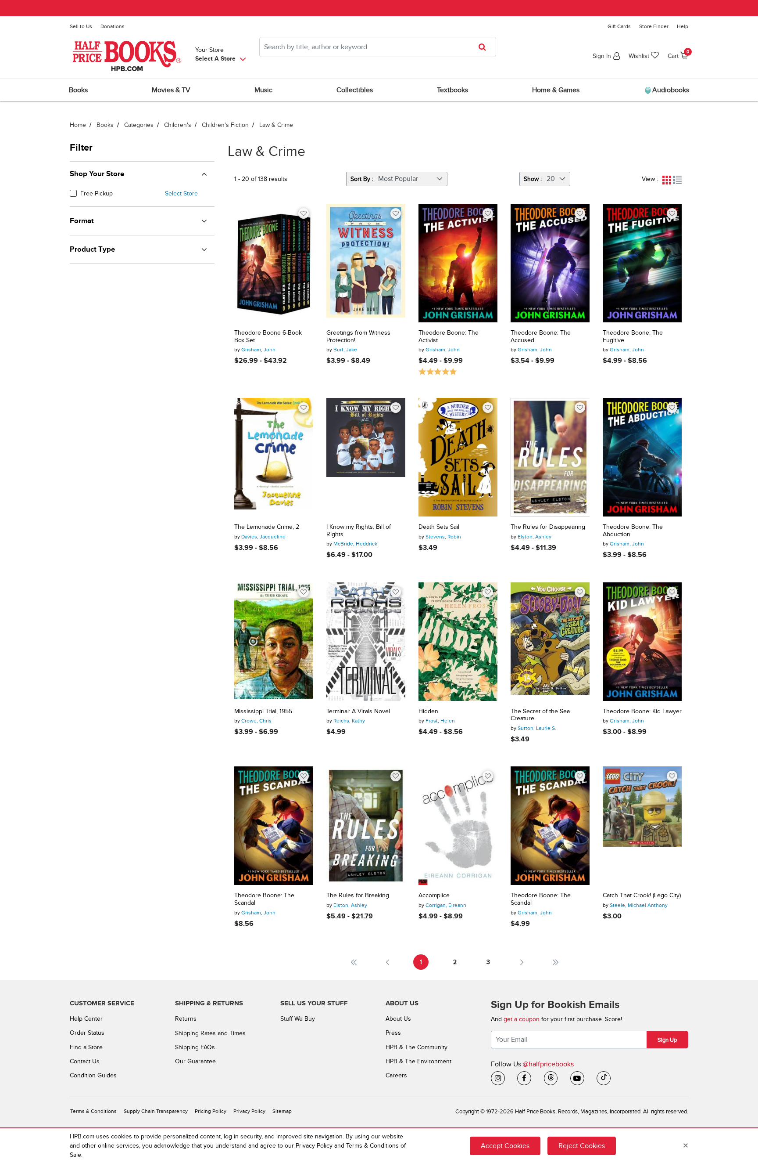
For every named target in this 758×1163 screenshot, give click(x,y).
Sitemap (282, 1111)
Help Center (86, 1018)
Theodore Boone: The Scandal (264, 899)
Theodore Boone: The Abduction (633, 531)
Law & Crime (276, 125)
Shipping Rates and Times (210, 1033)
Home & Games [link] (555, 90)
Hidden (428, 711)
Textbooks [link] (452, 90)
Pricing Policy (210, 1111)
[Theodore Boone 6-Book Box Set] (273, 263)
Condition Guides (93, 1075)
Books (105, 125)
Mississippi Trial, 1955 (263, 711)
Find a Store (86, 1047)
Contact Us (85, 1061)
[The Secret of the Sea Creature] (550, 641)
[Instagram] (498, 1078)
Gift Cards (619, 26)
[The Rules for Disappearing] (550, 457)
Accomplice (434, 895)
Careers (396, 1075)
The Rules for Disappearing (548, 527)
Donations (112, 26)
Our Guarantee (195, 1061)
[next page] (521, 962)
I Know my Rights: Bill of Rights (358, 531)
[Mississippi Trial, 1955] (273, 641)
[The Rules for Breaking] (365, 825)
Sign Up (667, 1040)
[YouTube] (577, 1078)
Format (82, 221)
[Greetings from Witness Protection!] (365, 263)
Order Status (87, 1033)
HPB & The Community (416, 1047)
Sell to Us (81, 26)
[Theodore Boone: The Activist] (457, 263)
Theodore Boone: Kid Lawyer (642, 711)
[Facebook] (524, 1078)
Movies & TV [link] (171, 90)
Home (78, 125)
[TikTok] (604, 1078)
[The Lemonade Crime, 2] (273, 457)
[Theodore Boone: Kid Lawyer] (642, 641)
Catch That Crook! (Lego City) (642, 895)
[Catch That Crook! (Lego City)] (642, 825)
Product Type (92, 249)
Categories (139, 125)
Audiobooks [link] (670, 90)
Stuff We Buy (297, 1018)
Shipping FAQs (195, 1047)
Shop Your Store (97, 174)
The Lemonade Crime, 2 (266, 527)
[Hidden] (457, 641)
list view (677, 180)
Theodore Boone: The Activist (448, 336)
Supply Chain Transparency (156, 1111)
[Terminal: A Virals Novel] (365, 641)
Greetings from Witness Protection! (358, 336)
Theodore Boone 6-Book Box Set (268, 336)
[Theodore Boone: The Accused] (550, 263)
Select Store (181, 193)
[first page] (353, 962)
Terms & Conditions (93, 1111)
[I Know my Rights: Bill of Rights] (365, 457)
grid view (666, 180)
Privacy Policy (249, 1111)
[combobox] (378, 47)
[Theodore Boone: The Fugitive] (642, 263)
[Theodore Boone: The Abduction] (642, 457)
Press (393, 1033)
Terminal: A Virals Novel (358, 711)
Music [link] (263, 90)
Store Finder (654, 26)
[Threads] (551, 1078)
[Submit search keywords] (485, 47)
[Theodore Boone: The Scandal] (273, 825)
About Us (398, 1018)
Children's (177, 125)
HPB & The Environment (418, 1061)
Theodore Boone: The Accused (541, 336)
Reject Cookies (581, 1145)
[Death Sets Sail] (457, 457)
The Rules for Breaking (357, 895)
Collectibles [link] (354, 90)
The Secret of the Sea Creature (540, 715)
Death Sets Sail (438, 527)
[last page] (555, 962)
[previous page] (387, 962)
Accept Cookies (505, 1145)
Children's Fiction (225, 125)
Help (682, 26)
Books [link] (78, 90)
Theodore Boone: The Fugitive (633, 336)
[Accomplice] (457, 825)
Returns (186, 1018)
